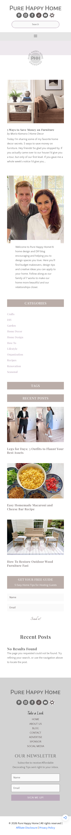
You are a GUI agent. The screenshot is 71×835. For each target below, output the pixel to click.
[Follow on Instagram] (25, 15)
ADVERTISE (35, 737)
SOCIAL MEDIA (35, 746)
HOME (35, 719)
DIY (9, 319)
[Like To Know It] (52, 15)
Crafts (10, 314)
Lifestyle (12, 348)
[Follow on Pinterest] (19, 15)
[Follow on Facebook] (32, 15)
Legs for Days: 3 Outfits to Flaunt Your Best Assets (35, 451)
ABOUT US (35, 723)
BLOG (35, 728)
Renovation (14, 366)
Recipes (11, 360)
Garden (11, 325)
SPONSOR (35, 741)
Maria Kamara (19, 133)
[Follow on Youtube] (45, 15)
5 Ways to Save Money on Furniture (30, 129)
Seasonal (12, 372)
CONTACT (35, 732)
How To (11, 343)
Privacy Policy (47, 827)
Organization (15, 354)
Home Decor (36, 133)
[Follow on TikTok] (38, 15)
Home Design (15, 337)
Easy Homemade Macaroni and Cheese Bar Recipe (30, 507)
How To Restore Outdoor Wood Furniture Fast (30, 563)
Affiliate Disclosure (26, 827)
